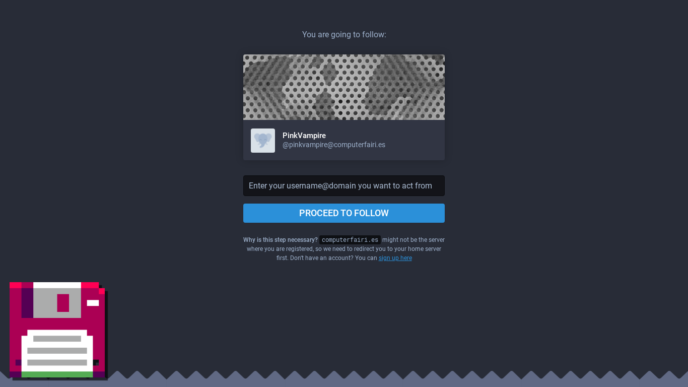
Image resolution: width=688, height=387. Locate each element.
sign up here (395, 258)
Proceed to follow (344, 213)
